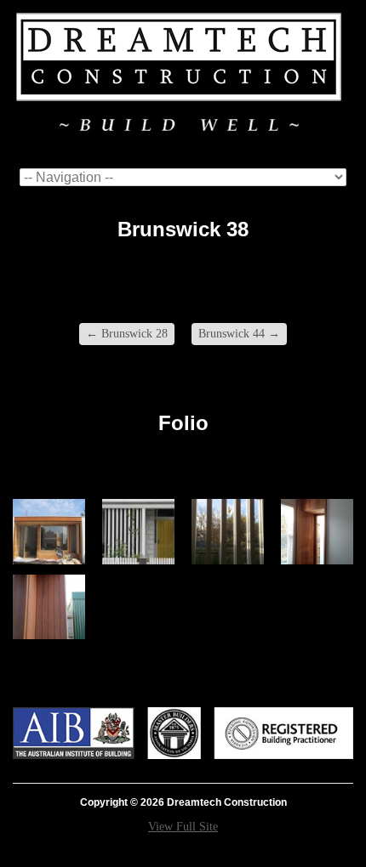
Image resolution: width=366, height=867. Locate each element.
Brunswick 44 (239, 333)
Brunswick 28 (127, 333)
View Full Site (183, 826)
